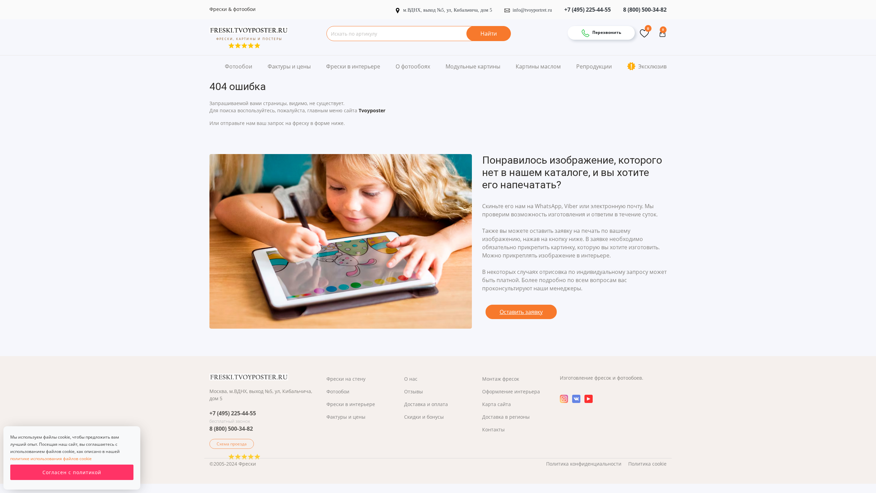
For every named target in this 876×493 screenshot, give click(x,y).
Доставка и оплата (426, 404)
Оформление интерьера (511, 391)
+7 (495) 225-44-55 (587, 9)
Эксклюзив (652, 66)
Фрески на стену (345, 379)
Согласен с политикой (71, 472)
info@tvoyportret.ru (532, 10)
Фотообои (238, 66)
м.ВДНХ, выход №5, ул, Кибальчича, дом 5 (448, 10)
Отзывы (413, 391)
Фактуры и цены (289, 66)
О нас (410, 379)
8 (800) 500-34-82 (645, 9)
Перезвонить (606, 32)
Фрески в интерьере (353, 66)
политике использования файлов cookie (51, 459)
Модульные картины (473, 66)
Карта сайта (496, 404)
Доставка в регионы (506, 417)
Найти (488, 33)
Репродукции (594, 66)
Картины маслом (538, 66)
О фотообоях (413, 66)
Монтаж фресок (500, 379)
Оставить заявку (521, 312)
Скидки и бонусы (424, 417)
